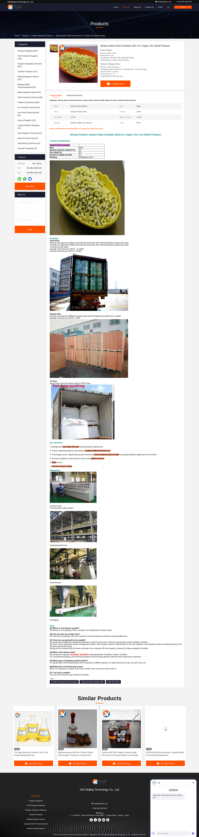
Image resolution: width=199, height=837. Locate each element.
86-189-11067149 (185, 2)
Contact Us (149, 7)
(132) (27, 120)
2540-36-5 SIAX (113, 682)
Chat (183, 7)
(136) (28, 57)
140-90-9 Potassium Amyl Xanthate (64, 682)
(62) (27, 85)
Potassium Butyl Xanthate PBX (92, 682)
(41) (29, 92)
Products (126, 7)
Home (116, 7)
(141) (27, 72)
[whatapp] (24, 179)
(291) (28, 51)
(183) (28, 102)
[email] (29, 178)
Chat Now (30, 186)
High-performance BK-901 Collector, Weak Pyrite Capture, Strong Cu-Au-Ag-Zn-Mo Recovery (31, 754)
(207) (30, 65)
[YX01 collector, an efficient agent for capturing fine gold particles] (165, 728)
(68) (30, 97)
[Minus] (193, 782)
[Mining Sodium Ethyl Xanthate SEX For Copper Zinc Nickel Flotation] (78, 63)
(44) (29, 126)
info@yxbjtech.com (165, 2)
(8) (29, 107)
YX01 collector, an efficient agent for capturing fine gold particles (164, 753)
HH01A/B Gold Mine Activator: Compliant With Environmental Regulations (121, 753)
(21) (28, 138)
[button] (17, 734)
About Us (137, 7)
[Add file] (153, 833)
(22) (29, 143)
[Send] (193, 833)
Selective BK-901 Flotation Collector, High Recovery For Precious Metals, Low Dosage (76, 753)
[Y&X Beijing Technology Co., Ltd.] (14, 7)
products (25, 36)
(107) (28, 78)
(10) (27, 148)
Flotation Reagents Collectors (42, 36)
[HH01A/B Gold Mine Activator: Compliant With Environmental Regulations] (121, 728)
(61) (28, 114)
